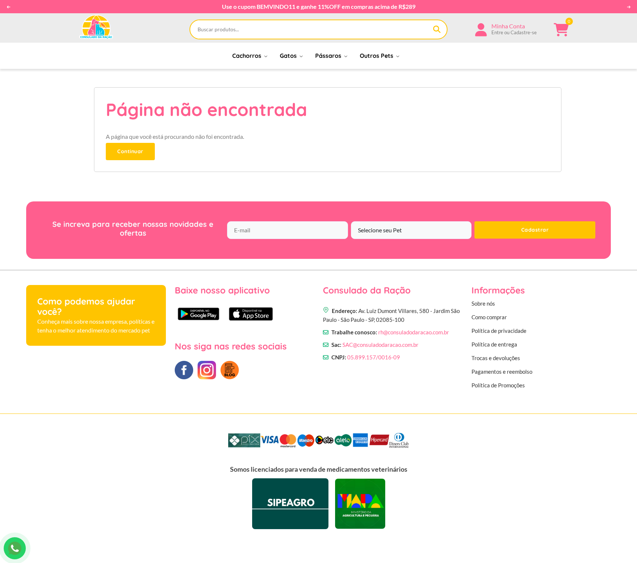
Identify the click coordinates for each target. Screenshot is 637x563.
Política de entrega (494, 344)
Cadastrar (535, 229)
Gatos (289, 55)
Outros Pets (377, 55)
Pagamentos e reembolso (501, 371)
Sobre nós (483, 303)
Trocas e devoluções (495, 358)
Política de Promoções (498, 385)
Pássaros (329, 55)
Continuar (130, 151)
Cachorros (247, 55)
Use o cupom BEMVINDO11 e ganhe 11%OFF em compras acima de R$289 (318, 7)
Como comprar (489, 317)
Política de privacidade (498, 330)
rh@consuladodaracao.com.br (413, 332)
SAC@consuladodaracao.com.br (380, 344)
